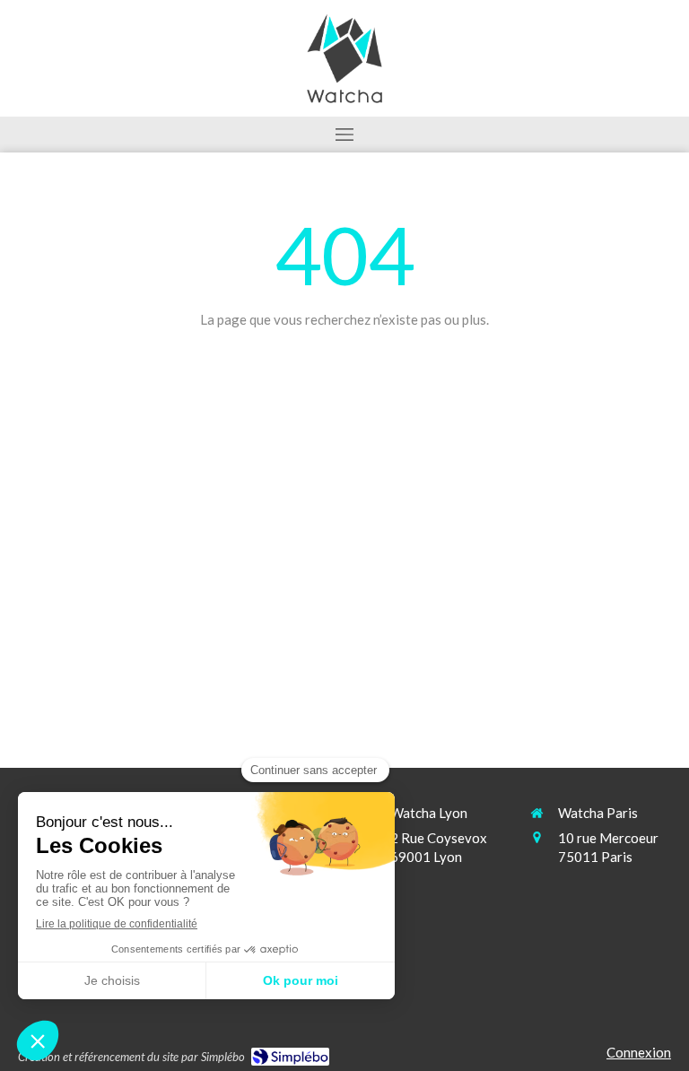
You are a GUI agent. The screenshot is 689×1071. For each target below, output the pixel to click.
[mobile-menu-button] (344, 134)
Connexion (638, 1052)
